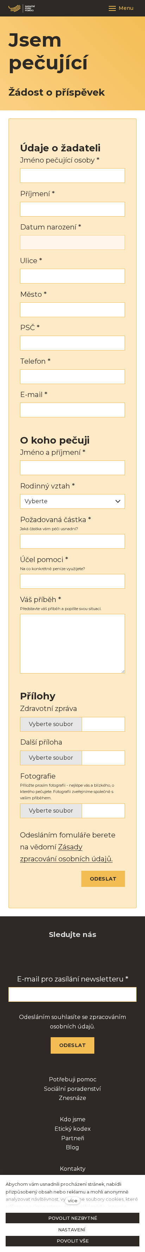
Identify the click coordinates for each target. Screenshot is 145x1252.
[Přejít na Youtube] (81, 957)
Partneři (72, 1138)
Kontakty (73, 1168)
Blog (72, 1147)
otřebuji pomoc (74, 1079)
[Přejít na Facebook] (45, 957)
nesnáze (74, 1098)
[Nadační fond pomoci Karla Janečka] (21, 8)
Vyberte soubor (51, 724)
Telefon (35, 361)
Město (33, 294)
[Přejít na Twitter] (99, 957)
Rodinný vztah (47, 486)
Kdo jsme (73, 1119)
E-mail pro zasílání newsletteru (72, 979)
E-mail (34, 394)
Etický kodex (73, 1129)
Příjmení (37, 194)
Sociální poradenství (72, 1089)
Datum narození (50, 227)
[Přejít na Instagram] (63, 957)
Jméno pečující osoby (60, 160)
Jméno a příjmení (53, 452)
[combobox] (72, 501)
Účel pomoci (44, 559)
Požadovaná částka (55, 519)
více (72, 1200)
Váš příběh (40, 599)
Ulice (31, 260)
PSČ (30, 327)
